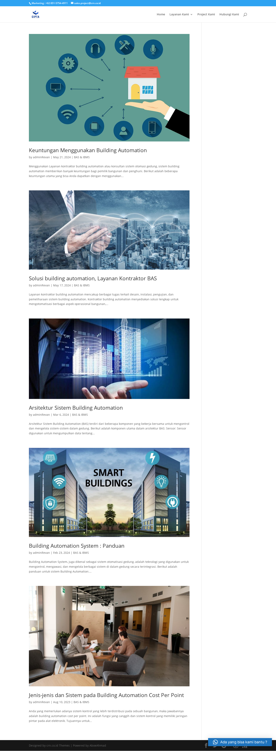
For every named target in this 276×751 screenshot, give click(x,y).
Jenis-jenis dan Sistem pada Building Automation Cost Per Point (106, 695)
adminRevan (41, 157)
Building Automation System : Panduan (76, 545)
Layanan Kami (179, 14)
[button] (240, 742)
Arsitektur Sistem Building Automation (76, 407)
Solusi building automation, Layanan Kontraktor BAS (93, 278)
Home (161, 14)
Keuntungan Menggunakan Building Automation (88, 150)
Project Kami (206, 14)
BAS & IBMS (82, 157)
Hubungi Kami (229, 14)
